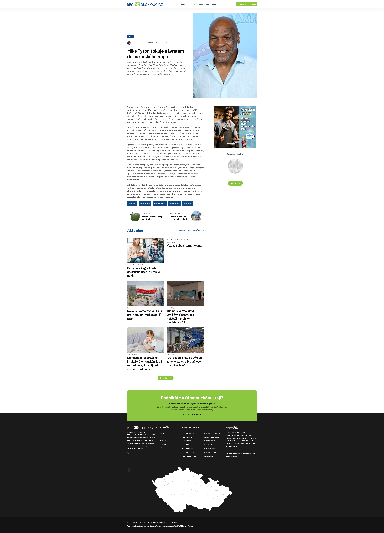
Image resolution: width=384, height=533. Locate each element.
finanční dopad (174, 203)
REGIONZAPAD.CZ (188, 437)
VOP (171, 522)
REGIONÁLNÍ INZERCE (192, 414)
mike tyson (132, 203)
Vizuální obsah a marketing (184, 245)
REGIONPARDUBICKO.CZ (212, 433)
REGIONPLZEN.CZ (188, 433)
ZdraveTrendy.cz (231, 456)
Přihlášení (163, 437)
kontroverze (187, 203)
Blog (207, 4)
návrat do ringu (145, 203)
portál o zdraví (241, 453)
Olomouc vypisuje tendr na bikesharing (179, 217)
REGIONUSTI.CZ (187, 448)
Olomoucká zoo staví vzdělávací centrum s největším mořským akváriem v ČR (180, 316)
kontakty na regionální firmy (135, 440)
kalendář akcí (149, 440)
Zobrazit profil (235, 183)
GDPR (166, 522)
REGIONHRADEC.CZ (189, 456)
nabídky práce (131, 443)
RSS (161, 447)
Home (183, 4)
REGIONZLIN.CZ (209, 444)
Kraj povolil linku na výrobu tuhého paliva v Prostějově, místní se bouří (184, 361)
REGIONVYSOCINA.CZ (211, 437)
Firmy (214, 4)
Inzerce (162, 433)
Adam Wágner (136, 43)
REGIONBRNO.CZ (210, 441)
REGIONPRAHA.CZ (188, 444)
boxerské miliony (159, 203)
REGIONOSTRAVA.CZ (211, 452)
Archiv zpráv (164, 444)
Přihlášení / (242, 4)
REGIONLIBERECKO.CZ (190, 452)
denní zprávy (131, 437)
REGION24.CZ (208, 456)
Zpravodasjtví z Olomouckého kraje (191, 230)
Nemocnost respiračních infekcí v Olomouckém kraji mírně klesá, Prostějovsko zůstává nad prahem (144, 363)
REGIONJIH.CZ (187, 441)
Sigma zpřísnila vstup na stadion (152, 217)
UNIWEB (229, 441)
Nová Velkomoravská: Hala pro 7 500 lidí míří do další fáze (144, 314)
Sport (130, 37)
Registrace (252, 4)
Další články (165, 378)
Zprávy (191, 4)
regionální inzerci (150, 446)
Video (200, 4)
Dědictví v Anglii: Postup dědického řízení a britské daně (143, 272)
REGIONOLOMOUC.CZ (211, 448)
